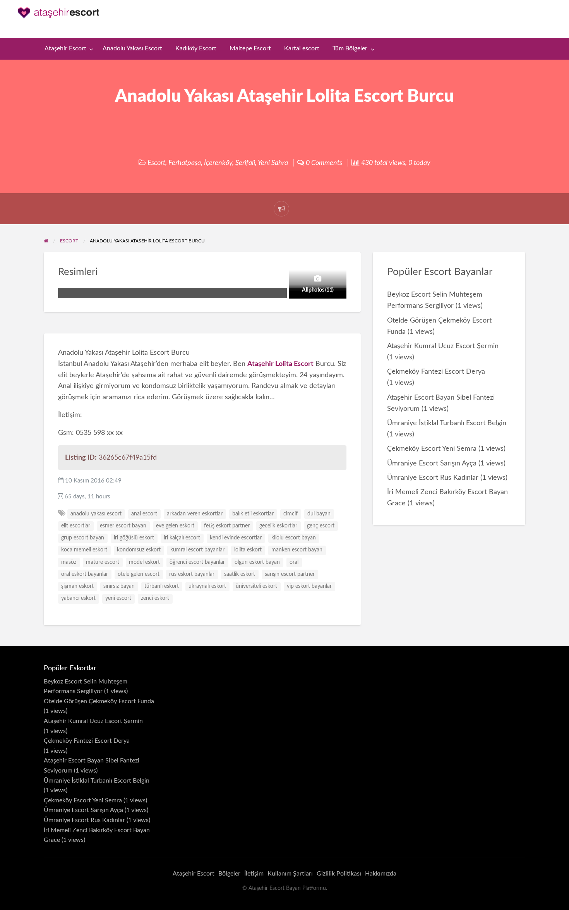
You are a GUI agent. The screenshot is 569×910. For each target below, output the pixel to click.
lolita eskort (248, 550)
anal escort (144, 514)
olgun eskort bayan (257, 562)
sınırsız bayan (119, 586)
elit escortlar (75, 526)
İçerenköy (218, 163)
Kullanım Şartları (290, 874)
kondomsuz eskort (139, 550)
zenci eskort (155, 598)
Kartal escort (301, 49)
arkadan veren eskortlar (195, 514)
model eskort (144, 562)
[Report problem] (281, 208)
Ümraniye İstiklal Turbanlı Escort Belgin (446, 423)
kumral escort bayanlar (197, 550)
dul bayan (319, 514)
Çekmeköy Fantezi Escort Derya (436, 371)
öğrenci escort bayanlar (197, 562)
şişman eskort (77, 586)
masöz (68, 562)
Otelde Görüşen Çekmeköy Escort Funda (99, 701)
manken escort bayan (296, 550)
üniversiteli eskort (256, 586)
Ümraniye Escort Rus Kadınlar (432, 477)
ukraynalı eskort (207, 586)
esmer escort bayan (123, 526)
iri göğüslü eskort (134, 538)
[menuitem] (67, 49)
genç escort (320, 526)
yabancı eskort (78, 598)
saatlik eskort (239, 574)
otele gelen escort (138, 574)
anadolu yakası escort (96, 514)
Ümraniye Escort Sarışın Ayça (431, 463)
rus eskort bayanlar (191, 574)
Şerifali (245, 163)
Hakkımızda (380, 874)
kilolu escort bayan (293, 538)
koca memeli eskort (84, 550)
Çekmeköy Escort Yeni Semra (431, 448)
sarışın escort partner (290, 574)
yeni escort (118, 598)
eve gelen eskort (175, 526)
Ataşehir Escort (65, 49)
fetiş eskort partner (227, 526)
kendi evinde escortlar (236, 538)
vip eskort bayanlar (309, 586)
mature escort (102, 562)
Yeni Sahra (273, 163)
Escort (156, 163)
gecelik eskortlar (278, 526)
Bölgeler (229, 874)
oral (294, 562)
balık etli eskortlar (253, 514)
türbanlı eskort (161, 586)
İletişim (254, 874)
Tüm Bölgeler (349, 49)
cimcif (290, 514)
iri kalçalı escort (182, 538)
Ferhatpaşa (184, 163)
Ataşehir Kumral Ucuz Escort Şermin (443, 346)
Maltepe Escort (250, 49)
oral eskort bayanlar (84, 574)
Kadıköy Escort (195, 49)
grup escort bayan (82, 538)
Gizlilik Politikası (339, 874)
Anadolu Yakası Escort (132, 49)
